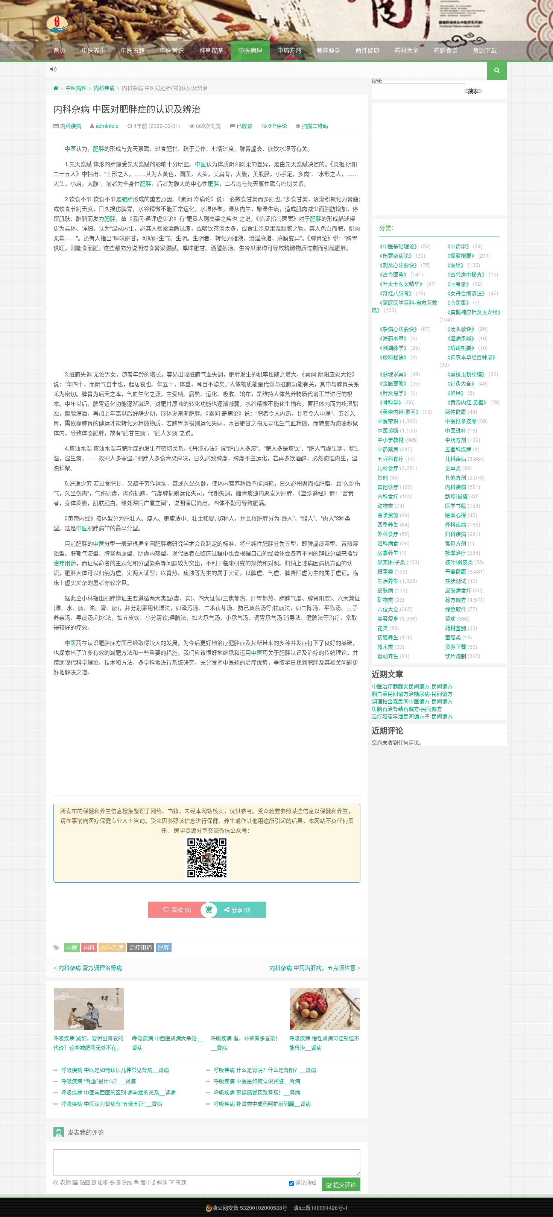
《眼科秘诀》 (393, 357)
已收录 (244, 125)
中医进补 (455, 430)
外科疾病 (455, 524)
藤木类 (385, 646)
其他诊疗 (387, 486)
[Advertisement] (206, 311)
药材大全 (407, 50)
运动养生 (387, 656)
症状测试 (455, 580)
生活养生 (387, 580)
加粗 (102, 1182)
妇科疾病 (455, 533)
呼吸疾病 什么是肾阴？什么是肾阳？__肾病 (265, 1069)
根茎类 (385, 571)
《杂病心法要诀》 (398, 328)
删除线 (123, 1182)
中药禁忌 (387, 449)
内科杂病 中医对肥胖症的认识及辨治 (127, 108)
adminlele (107, 125)
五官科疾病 (458, 449)
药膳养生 (387, 637)
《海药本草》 (393, 338)
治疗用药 (64, 563)
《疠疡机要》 (461, 347)
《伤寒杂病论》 (395, 255)
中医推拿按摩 (461, 421)
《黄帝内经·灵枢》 (467, 402)
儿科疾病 (455, 458)
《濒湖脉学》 (393, 347)
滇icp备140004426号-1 (320, 1207)
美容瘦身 (328, 50)
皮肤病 (385, 590)
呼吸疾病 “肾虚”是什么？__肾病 (98, 1081)
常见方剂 (455, 543)
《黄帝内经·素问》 (399, 411)
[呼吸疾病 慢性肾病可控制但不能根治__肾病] (325, 1008)
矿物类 (385, 599)
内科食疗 (387, 496)
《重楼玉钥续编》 (466, 374)
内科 (89, 947)
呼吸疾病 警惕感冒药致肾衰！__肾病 (257, 1092)
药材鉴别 (455, 627)
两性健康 (368, 50)
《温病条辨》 (461, 338)
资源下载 (485, 50)
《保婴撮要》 (461, 255)
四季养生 (387, 524)
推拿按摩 (211, 50)
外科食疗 (387, 533)
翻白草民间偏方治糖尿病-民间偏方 (412, 693)
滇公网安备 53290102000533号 (249, 1207)
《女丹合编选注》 (466, 293)
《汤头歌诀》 (461, 328)
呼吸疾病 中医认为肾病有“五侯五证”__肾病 (111, 1103)
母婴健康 (455, 571)
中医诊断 (387, 430)
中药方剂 (289, 50)
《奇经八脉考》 (395, 293)
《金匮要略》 (393, 383)
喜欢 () (181, 910)
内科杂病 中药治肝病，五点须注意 (312, 967)
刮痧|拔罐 (456, 496)
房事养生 (387, 552)
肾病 (450, 618)
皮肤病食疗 (458, 590)
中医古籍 (133, 50)
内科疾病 (104, 87)
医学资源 (387, 515)
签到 (180, 1182)
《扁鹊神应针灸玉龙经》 (474, 312)
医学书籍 (455, 505)
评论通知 (305, 1182)
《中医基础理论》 (398, 246)
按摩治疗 (455, 552)
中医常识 (172, 50)
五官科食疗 (390, 458)
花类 (382, 627)
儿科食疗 (387, 468)
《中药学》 (458, 246)
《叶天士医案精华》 (401, 283)
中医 (70, 148)
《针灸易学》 (393, 392)
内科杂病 (112, 947)
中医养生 (94, 50)
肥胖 (98, 148)
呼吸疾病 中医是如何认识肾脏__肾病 (257, 1081)
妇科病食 (387, 543)
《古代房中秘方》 (466, 274)
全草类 (453, 468)
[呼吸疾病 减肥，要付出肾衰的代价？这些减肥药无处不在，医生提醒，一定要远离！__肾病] (89, 1008)
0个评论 (277, 125)
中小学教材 (390, 439)
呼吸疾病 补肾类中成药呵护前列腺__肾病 (262, 1103)
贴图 (84, 1182)
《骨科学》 (390, 402)
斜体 (161, 1182)
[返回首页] (55, 87)
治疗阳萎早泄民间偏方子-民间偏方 (412, 716)
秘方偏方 (455, 599)
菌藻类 (453, 637)
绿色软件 (455, 609)
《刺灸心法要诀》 (398, 265)
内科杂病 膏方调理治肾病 (90, 967)
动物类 (385, 505)
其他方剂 (455, 477)
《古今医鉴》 (393, 274)
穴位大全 (387, 609)
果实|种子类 (391, 562)
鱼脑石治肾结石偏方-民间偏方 (407, 708)
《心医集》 (458, 302)
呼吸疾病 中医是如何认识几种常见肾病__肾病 (115, 1069)
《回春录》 (458, 283)
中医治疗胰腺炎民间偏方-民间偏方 (412, 686)
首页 (59, 50)
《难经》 (455, 392)
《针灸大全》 (461, 383)
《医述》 (455, 265)
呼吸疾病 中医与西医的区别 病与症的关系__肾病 (118, 1092)
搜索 (377, 80)
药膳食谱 (446, 50)
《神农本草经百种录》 (471, 357)
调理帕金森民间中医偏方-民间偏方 (412, 701)
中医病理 (250, 50)
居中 (145, 1182)
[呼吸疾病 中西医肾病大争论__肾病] (167, 1008)
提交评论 (344, 1184)
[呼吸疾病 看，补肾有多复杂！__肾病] (246, 1008)
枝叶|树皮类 (459, 562)
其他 (382, 477)
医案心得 (455, 515)
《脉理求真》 (393, 374)
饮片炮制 (455, 656)
